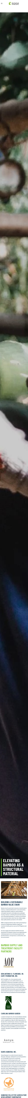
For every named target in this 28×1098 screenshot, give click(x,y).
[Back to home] (14, 3)
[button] (1, 3)
